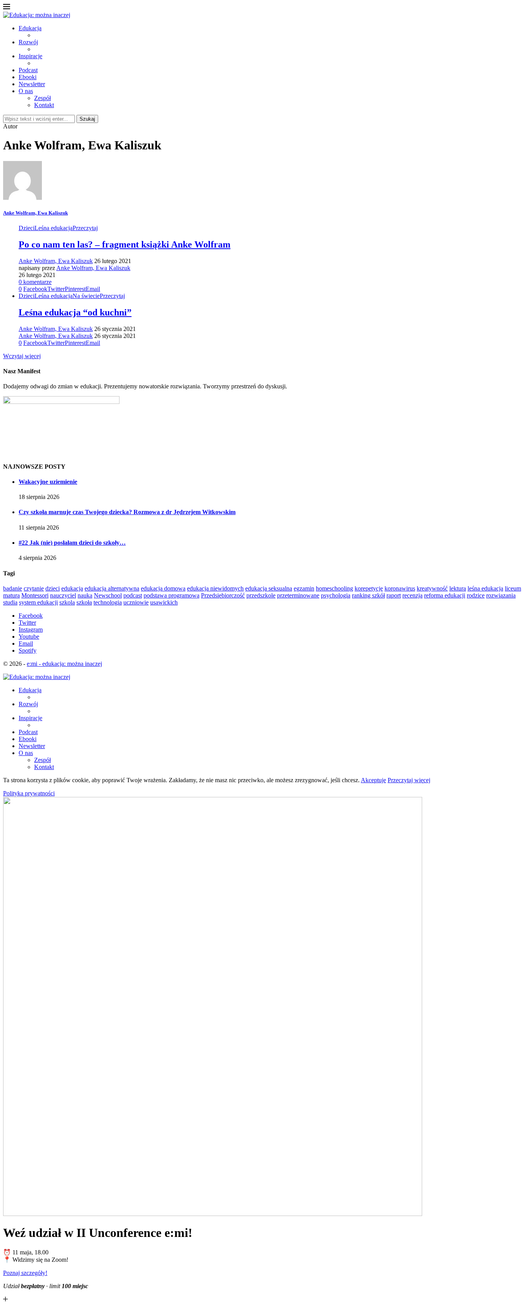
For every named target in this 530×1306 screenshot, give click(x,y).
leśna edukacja (485, 588)
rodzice (476, 595)
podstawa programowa (171, 595)
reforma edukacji (444, 595)
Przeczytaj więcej (409, 780)
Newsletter (32, 84)
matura (11, 595)
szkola (67, 602)
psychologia (335, 595)
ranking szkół (368, 595)
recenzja (412, 595)
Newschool (108, 595)
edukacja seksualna (268, 588)
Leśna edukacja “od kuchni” (75, 312)
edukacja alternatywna (112, 588)
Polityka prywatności (29, 793)
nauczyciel (63, 595)
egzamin (304, 588)
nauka (85, 595)
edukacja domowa (163, 588)
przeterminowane (298, 595)
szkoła (84, 602)
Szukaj (87, 119)
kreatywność (432, 588)
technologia (108, 602)
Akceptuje (373, 780)
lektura (457, 588)
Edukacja (30, 28)
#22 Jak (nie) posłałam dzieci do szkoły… (72, 542)
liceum (513, 588)
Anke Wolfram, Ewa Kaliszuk (35, 213)
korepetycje (369, 588)
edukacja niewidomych (215, 588)
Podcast (28, 70)
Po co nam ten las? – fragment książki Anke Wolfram (124, 244)
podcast (132, 595)
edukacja (72, 588)
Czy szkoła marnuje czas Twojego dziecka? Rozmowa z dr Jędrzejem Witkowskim (127, 512)
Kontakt (44, 105)
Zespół (42, 98)
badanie (12, 588)
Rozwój (28, 42)
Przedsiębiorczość (223, 595)
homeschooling (334, 588)
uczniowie (136, 602)
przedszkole (260, 595)
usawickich (164, 602)
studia (10, 602)
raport (393, 595)
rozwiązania (501, 595)
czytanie (34, 588)
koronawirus (400, 588)
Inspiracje (30, 56)
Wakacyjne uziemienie (48, 481)
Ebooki (27, 77)
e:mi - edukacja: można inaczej (64, 663)
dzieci (52, 588)
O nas (26, 91)
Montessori (34, 595)
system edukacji (38, 602)
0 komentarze (35, 282)
